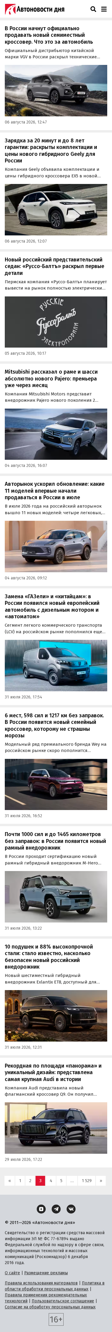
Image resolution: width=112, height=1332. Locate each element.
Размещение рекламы (46, 1272)
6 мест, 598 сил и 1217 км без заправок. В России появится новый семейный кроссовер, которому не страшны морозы (54, 725)
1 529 (87, 1180)
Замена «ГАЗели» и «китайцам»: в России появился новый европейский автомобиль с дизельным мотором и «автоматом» (52, 606)
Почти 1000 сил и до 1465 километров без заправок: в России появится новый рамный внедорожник (55, 841)
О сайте (12, 1272)
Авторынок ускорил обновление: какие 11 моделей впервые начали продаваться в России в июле (55, 491)
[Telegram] (56, 1209)
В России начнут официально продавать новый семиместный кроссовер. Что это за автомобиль (49, 35)
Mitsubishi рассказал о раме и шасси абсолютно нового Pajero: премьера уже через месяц (51, 379)
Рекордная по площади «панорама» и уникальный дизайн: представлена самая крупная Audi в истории (53, 1072)
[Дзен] (41, 1209)
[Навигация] (104, 9)
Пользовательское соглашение (63, 1301)
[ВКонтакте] (71, 1209)
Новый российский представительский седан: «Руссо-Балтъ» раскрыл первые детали (54, 266)
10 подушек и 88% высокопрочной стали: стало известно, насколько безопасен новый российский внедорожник (49, 956)
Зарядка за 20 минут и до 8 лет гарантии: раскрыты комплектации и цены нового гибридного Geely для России (51, 150)
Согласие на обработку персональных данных (50, 1307)
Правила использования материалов (41, 1283)
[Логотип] (35, 9)
